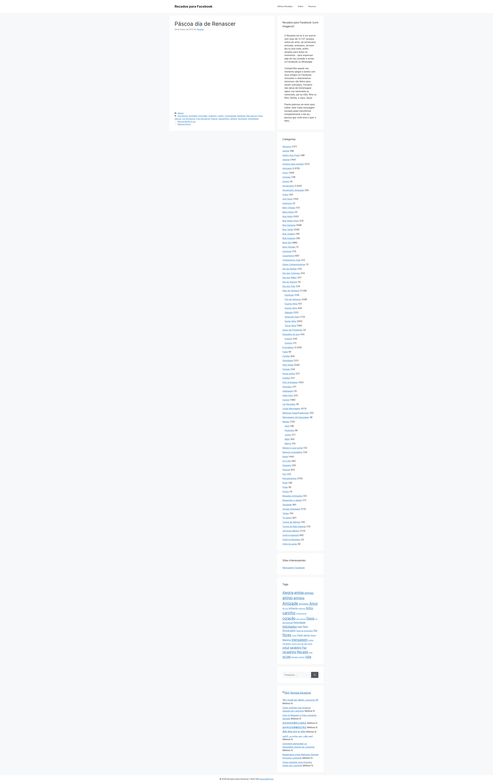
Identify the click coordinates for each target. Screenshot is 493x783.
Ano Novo (287, 199)
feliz (299, 626)
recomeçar (242, 119)
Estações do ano (291, 334)
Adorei (285, 151)
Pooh (285, 483)
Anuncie (312, 6)
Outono (288, 343)
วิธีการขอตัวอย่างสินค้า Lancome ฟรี (300, 700)
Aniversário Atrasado (293, 190)
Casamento (288, 255)
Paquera (286, 465)
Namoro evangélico (292, 452)
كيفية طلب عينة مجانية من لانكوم (297, 736)
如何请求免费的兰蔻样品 (294, 723)
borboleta (193, 116)
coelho (221, 116)
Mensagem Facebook (293, 567)
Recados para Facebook (193, 6)
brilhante (293, 608)
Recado (302, 652)
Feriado (286, 369)
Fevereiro (289, 430)
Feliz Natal (287, 365)
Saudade (287, 504)
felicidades (289, 626)
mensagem (299, 640)
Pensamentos (289, 478)
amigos (298, 598)
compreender (230, 116)
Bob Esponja (288, 238)
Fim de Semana (293, 299)
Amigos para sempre (293, 164)
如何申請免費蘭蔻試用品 (294, 727)
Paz (284, 474)
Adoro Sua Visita (291, 155)
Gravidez (287, 386)
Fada (285, 352)
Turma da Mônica (291, 522)
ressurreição (253, 119)
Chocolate (202, 116)
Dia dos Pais (288, 286)
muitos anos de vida (299, 644)
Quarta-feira (291, 303)
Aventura (287, 203)
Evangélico (287, 347)
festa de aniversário (304, 631)
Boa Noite (287, 216)
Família (286, 356)
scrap (286, 657)
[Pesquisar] (314, 675)
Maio (287, 439)
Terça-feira (290, 325)
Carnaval (287, 251)
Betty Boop (288, 212)
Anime (285, 181)
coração (289, 618)
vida (308, 657)
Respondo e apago (292, 500)
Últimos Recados (285, 6)
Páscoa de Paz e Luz (187, 121)
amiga (299, 592)
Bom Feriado (288, 247)
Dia (316, 619)
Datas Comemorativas (293, 264)
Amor (285, 172)
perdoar (233, 119)
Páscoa (214, 119)
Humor (285, 400)
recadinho (289, 652)
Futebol (286, 378)
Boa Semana (289, 225)
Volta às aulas (289, 544)
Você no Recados (291, 539)
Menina (286, 639)
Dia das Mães (289, 277)
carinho (288, 613)
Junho (288, 435)
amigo (287, 598)
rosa (310, 652)
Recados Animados (292, 496)
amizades (304, 604)
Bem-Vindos (288, 207)
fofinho (294, 635)
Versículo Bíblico (290, 531)
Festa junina (288, 373)
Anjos (285, 194)
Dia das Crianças (291, 273)
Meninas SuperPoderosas (295, 413)
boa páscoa (183, 116)
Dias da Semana (290, 290)
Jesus (313, 635)
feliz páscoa (251, 116)
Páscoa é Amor (184, 124)
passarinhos (224, 119)
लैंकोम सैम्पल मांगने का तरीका (293, 731)
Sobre (300, 6)
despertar (241, 116)
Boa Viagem (288, 234)
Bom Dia (286, 242)
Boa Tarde (287, 229)
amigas (309, 592)
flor (315, 630)
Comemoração (301, 613)
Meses (285, 421)
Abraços (286, 146)
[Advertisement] (222, 53)
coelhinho (212, 116)
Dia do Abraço (289, 282)
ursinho (301, 657)
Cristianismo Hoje (291, 260)
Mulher (310, 644)
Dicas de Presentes (292, 330)
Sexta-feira (290, 321)
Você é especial (290, 535)
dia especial (287, 623)
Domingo (289, 295)
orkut (285, 647)
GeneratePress (266, 779)
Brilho (309, 608)
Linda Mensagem (291, 408)
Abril (287, 426)
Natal (285, 456)
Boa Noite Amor (290, 221)
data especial (301, 619)
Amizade (287, 168)
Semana (294, 657)
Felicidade (287, 360)
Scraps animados (291, 509)
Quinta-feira (291, 308)
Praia (285, 487)
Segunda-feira (292, 317)
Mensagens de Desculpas (295, 417)
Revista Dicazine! (300, 692)
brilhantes (301, 608)
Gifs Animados (290, 382)
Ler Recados (288, 404)
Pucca (285, 491)
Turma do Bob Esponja (294, 526)
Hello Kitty (287, 395)
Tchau (285, 513)
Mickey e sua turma (292, 448)
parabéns (295, 647)
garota (306, 635)
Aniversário (288, 186)
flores (286, 635)
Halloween (287, 391)
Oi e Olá (286, 461)
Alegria (180, 113)
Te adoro (287, 517)
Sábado (289, 312)
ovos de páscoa (203, 119)
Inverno (288, 338)
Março (288, 443)
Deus (310, 618)
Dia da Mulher (289, 269)
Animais (286, 177)
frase (300, 635)
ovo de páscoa (188, 119)
